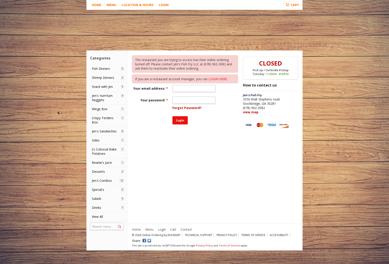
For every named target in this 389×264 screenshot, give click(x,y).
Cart (173, 229)
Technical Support (198, 235)
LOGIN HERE (217, 79)
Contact (186, 229)
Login (164, 5)
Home (96, 5)
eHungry (174, 235)
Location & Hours (137, 5)
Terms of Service (253, 235)
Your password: (153, 100)
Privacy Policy (227, 235)
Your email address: (149, 88)
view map (250, 112)
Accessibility (279, 235)
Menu (111, 5)
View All (97, 216)
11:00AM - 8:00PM (277, 74)
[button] (180, 120)
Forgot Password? (186, 108)
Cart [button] (295, 5)
